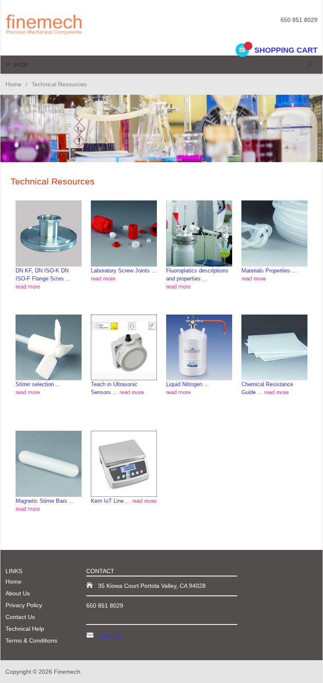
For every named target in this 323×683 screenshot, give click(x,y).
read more (28, 286)
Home (13, 84)
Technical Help (24, 628)
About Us (17, 593)
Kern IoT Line (107, 501)
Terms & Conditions (31, 640)
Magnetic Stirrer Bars (41, 501)
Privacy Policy (23, 605)
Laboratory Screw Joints (120, 270)
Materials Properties (265, 270)
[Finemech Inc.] (64, 23)
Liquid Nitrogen (184, 384)
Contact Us (20, 617)
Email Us (110, 635)
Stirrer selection (35, 384)
